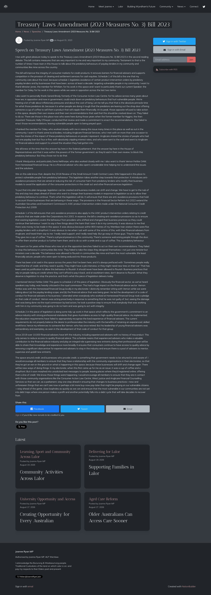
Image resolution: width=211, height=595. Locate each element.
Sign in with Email (176, 49)
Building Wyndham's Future (141, 6)
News (180, 6)
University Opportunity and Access (47, 499)
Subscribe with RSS (168, 69)
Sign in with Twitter (176, 41)
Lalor (120, 6)
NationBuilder (189, 586)
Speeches (36, 31)
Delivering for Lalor (104, 451)
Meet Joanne (105, 6)
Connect (194, 6)
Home (91, 6)
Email (129, 408)
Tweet (84, 408)
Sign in (18, 415)
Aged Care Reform (103, 499)
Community (166, 6)
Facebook (39, 408)
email (30, 586)
